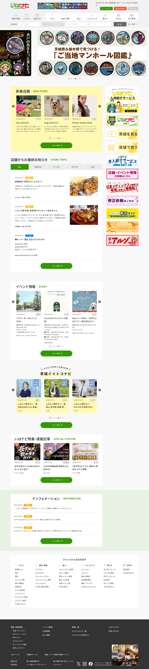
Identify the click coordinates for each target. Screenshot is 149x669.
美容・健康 (65, 18)
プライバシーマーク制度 (102, 663)
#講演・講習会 (48, 342)
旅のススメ (17, 637)
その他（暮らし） (109, 586)
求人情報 (131, 18)
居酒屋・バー (19, 569)
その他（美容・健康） (42, 586)
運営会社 (14, 661)
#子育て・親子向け (30, 335)
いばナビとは (113, 627)
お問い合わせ (113, 631)
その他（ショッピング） (88, 586)
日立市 (92, 400)
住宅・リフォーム (109, 576)
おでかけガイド (18, 641)
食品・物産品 (85, 576)
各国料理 (18, 586)
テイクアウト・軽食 (21, 597)
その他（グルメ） (20, 604)
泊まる (118, 18)
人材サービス (15, 654)
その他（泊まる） (128, 573)
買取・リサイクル (86, 583)
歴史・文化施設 (64, 580)
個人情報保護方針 (33, 661)
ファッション (85, 569)
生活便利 (107, 580)
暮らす (105, 18)
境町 (37, 400)
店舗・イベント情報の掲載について (57, 654)
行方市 (64, 400)
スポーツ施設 (63, 573)
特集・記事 (16, 18)
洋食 (16, 573)
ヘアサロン (39, 569)
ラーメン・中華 (20, 580)
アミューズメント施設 (66, 569)
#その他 (91, 333)
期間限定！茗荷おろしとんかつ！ (29, 181)
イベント (26, 18)
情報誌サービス (32, 654)
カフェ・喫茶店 (20, 590)
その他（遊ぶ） (63, 586)
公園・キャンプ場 (64, 583)
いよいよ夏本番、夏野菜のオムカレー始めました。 (36, 210)
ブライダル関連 (109, 573)
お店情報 (46, 631)
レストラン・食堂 (20, 600)
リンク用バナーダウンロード (36, 664)
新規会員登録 (120, 8)
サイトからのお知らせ (80, 635)
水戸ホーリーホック (20, 634)
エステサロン (39, 573)
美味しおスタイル (19, 648)
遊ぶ (79, 18)
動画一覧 (75, 627)
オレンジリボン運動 (19, 644)
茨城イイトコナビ (19, 631)
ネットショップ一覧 (79, 631)
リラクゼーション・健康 (43, 580)
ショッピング (92, 18)
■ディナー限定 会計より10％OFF (30, 239)
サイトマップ (57, 664)
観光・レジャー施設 (65, 576)
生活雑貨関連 (86, 580)
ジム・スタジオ (40, 583)
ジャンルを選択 (72, 24)
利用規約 (14, 664)
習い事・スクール (109, 569)
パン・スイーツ (20, 593)
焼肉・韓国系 (19, 583)
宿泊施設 (126, 569)
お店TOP (37, 18)
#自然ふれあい (20, 335)
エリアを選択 (24, 24)
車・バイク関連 (109, 583)
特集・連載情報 (17, 627)
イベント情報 (48, 627)
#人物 (19, 410)
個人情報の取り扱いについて (63, 661)
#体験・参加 (75, 333)
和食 (16, 576)
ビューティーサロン (42, 576)
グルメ (52, 18)
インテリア (84, 573)
